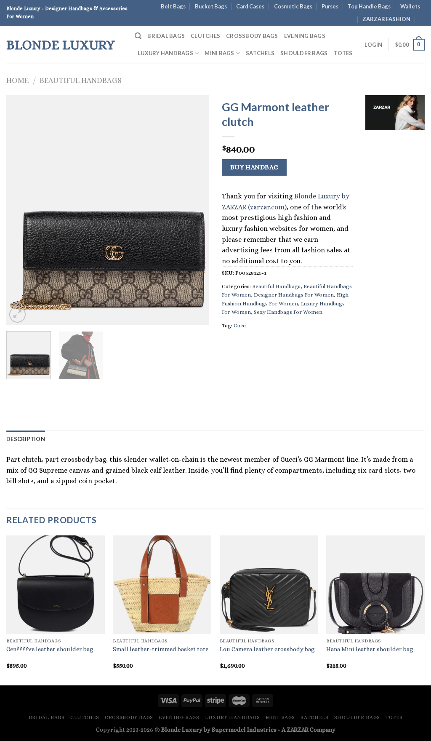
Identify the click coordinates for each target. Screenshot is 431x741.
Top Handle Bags (369, 6)
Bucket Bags (211, 6)
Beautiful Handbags (81, 80)
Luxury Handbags (165, 53)
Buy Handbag (254, 167)
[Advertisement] (395, 265)
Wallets (410, 6)
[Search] (138, 36)
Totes (342, 53)
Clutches (205, 35)
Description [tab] (25, 439)
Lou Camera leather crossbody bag (267, 649)
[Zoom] (17, 314)
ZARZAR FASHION (386, 19)
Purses (330, 6)
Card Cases (250, 6)
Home (17, 80)
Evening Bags (304, 35)
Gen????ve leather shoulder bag (49, 649)
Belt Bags (173, 6)
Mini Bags (219, 53)
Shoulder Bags (303, 53)
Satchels (260, 53)
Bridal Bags (166, 35)
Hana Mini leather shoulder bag (369, 649)
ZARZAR (298, 729)
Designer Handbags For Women (294, 295)
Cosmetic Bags (293, 6)
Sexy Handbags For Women (288, 312)
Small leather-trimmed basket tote (160, 649)
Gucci (240, 325)
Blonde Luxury (60, 44)
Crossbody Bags (252, 35)
